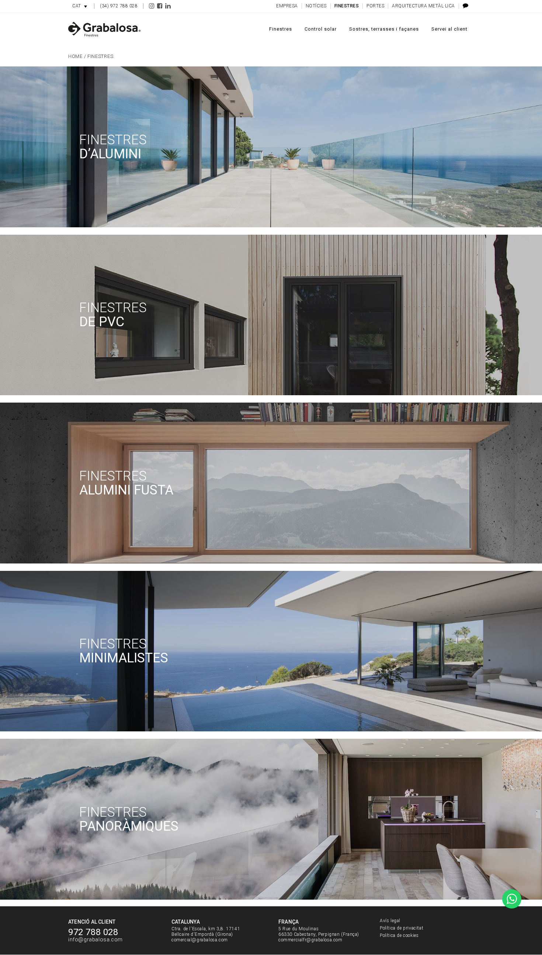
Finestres (346, 5)
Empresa (287, 5)
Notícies (316, 5)
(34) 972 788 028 (119, 5)
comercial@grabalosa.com (199, 939)
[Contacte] (464, 6)
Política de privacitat (401, 928)
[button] (79, 6)
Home (75, 56)
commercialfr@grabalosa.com (310, 939)
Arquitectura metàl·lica (423, 5)
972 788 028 (93, 932)
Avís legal (390, 920)
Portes (375, 5)
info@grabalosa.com (95, 940)
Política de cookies (399, 935)
